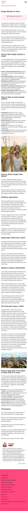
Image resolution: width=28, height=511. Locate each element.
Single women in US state (8, 492)
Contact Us (4, 497)
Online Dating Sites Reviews (8, 480)
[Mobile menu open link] (25, 2)
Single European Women (8, 485)
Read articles (22, 463)
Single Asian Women (6, 482)
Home (2, 5)
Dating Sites (4, 478)
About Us (3, 494)
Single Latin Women (6, 487)
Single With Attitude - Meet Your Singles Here (13, 501)
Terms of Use (5, 504)
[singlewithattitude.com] (12, 2)
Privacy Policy (4, 499)
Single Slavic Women (6, 489)
